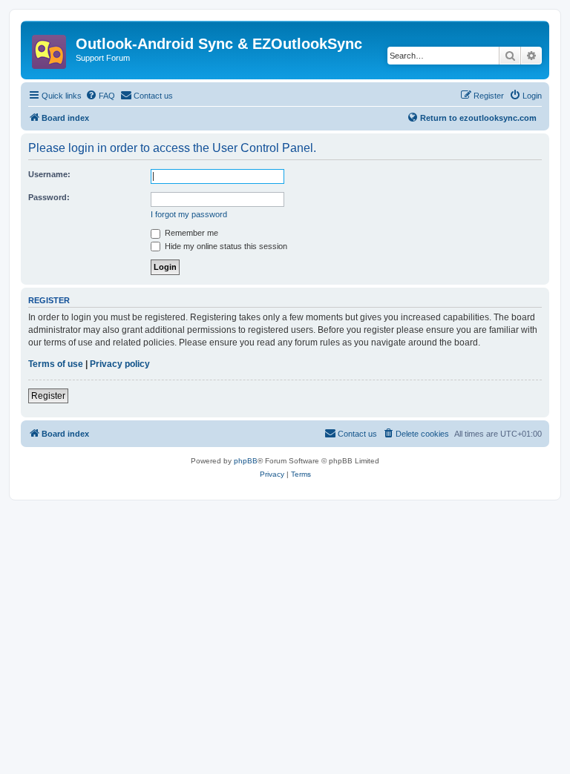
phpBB (246, 461)
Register (48, 396)
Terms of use (55, 364)
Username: (49, 174)
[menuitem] (100, 96)
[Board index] (50, 47)
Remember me (190, 232)
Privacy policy (120, 364)
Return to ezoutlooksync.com (478, 117)
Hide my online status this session (225, 246)
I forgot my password (189, 214)
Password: (49, 197)
